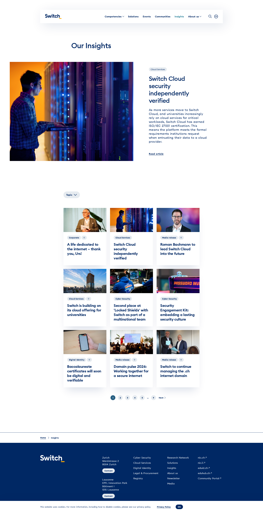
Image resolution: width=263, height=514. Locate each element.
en (216, 16)
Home (43, 437)
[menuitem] (113, 16)
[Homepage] (53, 16)
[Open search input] (210, 16)
